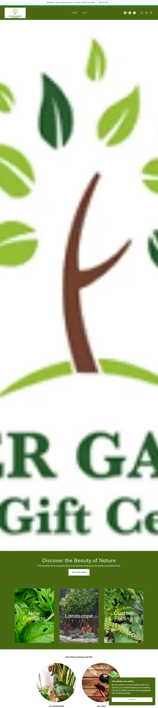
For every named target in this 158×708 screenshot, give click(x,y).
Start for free (103, 2)
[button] (151, 13)
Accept (132, 699)
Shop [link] (84, 13)
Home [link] (74, 13)
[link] (15, 13)
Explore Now (79, 572)
